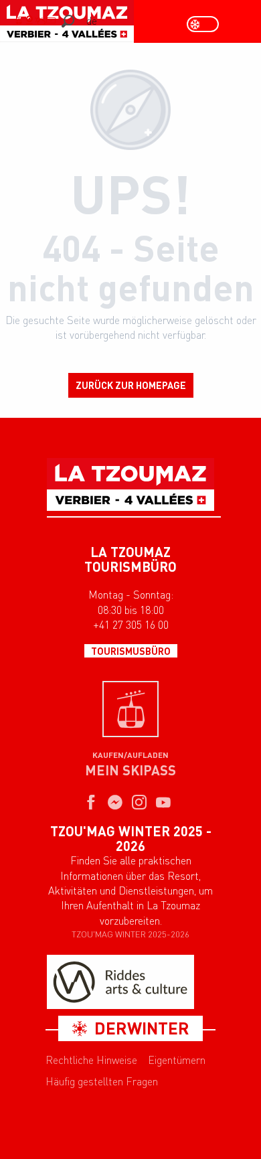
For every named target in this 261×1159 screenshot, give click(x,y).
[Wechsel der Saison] (207, 24)
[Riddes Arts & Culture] (120, 982)
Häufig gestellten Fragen (102, 1081)
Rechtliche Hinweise (91, 1060)
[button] (68, 21)
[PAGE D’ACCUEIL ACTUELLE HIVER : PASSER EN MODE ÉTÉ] (203, 24)
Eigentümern (176, 1060)
